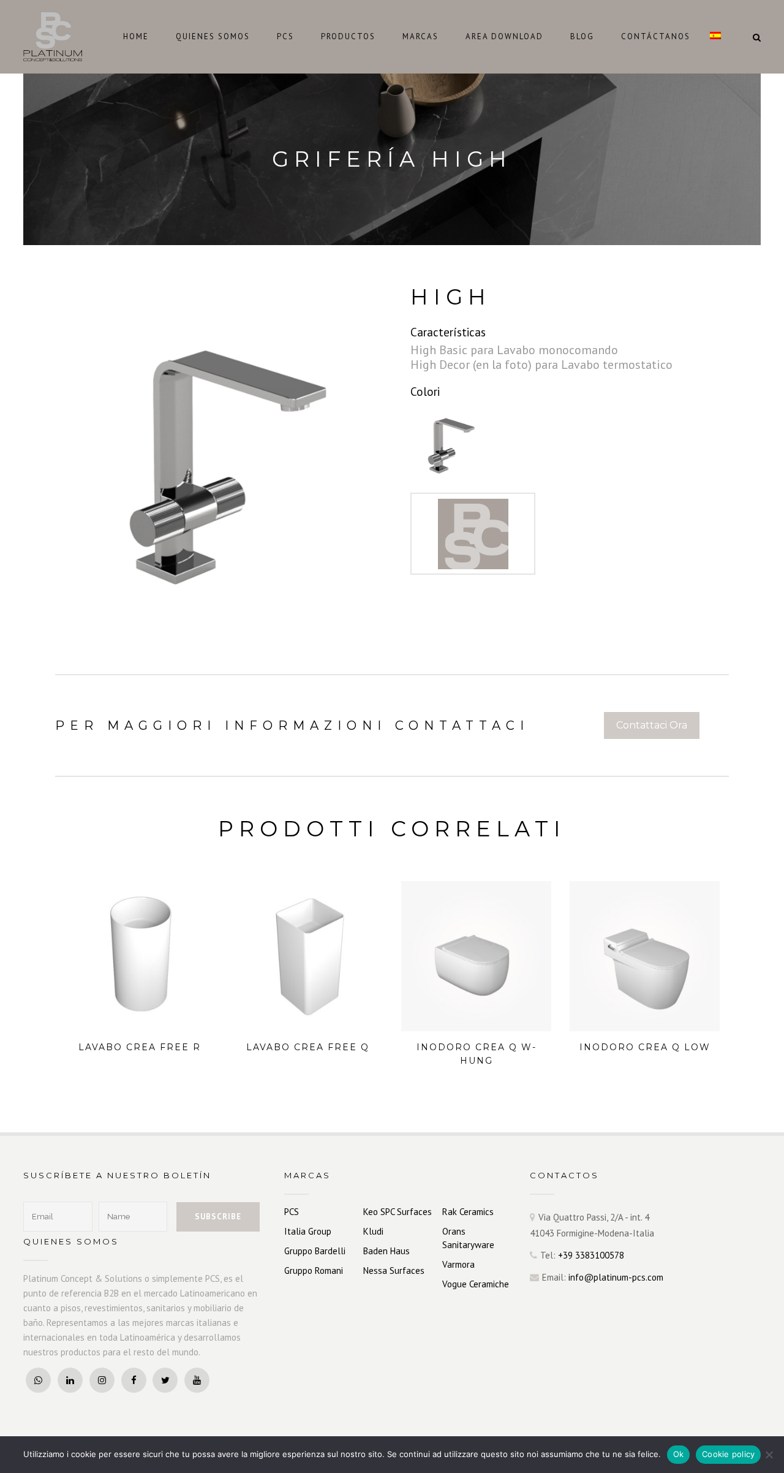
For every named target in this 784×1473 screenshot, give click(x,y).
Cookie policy (728, 1454)
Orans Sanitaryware (468, 1238)
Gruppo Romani (313, 1270)
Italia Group (307, 1231)
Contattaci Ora (651, 725)
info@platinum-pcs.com (615, 1277)
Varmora (458, 1264)
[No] (769, 1454)
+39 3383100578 (591, 1255)
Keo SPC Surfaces (397, 1211)
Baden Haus (386, 1251)
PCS (291, 1211)
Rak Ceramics (468, 1211)
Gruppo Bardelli (314, 1251)
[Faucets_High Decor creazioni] (448, 439)
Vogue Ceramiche (475, 1284)
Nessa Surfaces (393, 1270)
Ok (678, 1454)
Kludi (373, 1231)
